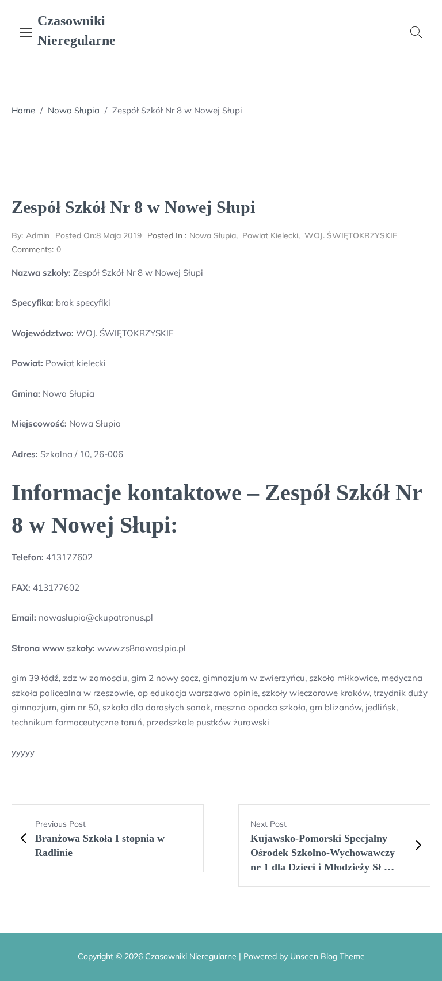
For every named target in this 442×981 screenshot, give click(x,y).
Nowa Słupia (74, 110)
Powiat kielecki (270, 235)
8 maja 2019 (98, 235)
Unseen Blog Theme (327, 956)
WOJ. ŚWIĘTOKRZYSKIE (350, 235)
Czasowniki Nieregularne (76, 30)
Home (23, 110)
